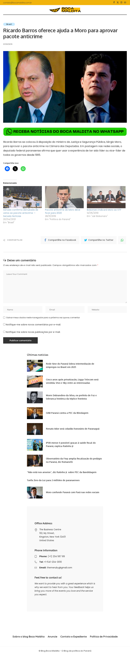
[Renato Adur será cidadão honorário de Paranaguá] (35, 429)
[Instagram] (121, 2)
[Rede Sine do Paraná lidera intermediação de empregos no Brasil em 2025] (35, 366)
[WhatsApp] (122, 240)
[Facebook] (114, 2)
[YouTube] (125, 2)
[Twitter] (118, 2)
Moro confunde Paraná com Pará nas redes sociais (72, 492)
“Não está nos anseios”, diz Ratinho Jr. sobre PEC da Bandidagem (61, 472)
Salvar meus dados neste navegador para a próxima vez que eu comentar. (43, 317)
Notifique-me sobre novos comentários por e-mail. (33, 324)
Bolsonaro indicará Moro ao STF (104, 209)
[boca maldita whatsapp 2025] (65, 131)
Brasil (9, 24)
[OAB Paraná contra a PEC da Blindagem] (35, 413)
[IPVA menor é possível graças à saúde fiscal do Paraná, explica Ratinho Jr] (35, 445)
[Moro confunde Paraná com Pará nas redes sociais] (35, 492)
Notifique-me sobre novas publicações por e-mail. (33, 332)
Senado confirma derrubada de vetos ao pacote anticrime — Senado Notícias (20, 213)
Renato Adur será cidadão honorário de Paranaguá (72, 428)
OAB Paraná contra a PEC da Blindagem (67, 413)
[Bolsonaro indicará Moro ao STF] (106, 197)
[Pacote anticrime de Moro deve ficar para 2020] (64, 197)
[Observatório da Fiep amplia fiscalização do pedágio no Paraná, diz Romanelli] (35, 461)
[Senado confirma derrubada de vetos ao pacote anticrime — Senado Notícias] (22, 197)
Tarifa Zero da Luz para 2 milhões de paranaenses (53, 480)
